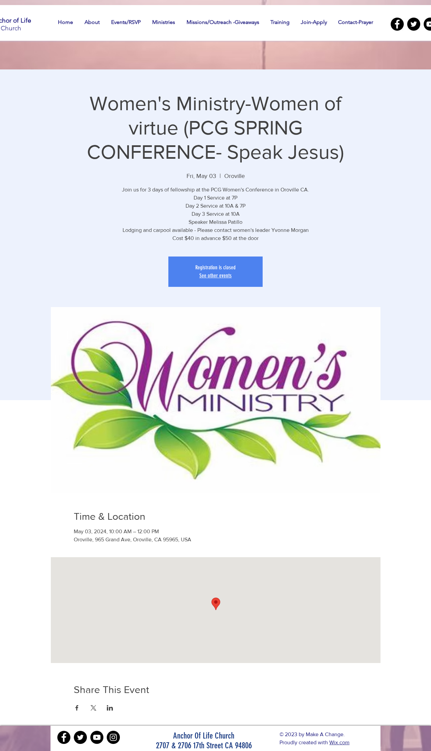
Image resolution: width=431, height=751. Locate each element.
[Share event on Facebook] (77, 708)
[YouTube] (96, 737)
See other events (215, 275)
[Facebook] (397, 24)
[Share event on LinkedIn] (110, 708)
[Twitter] (413, 24)
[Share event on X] (93, 708)
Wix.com (339, 742)
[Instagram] (113, 737)
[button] (92, 22)
